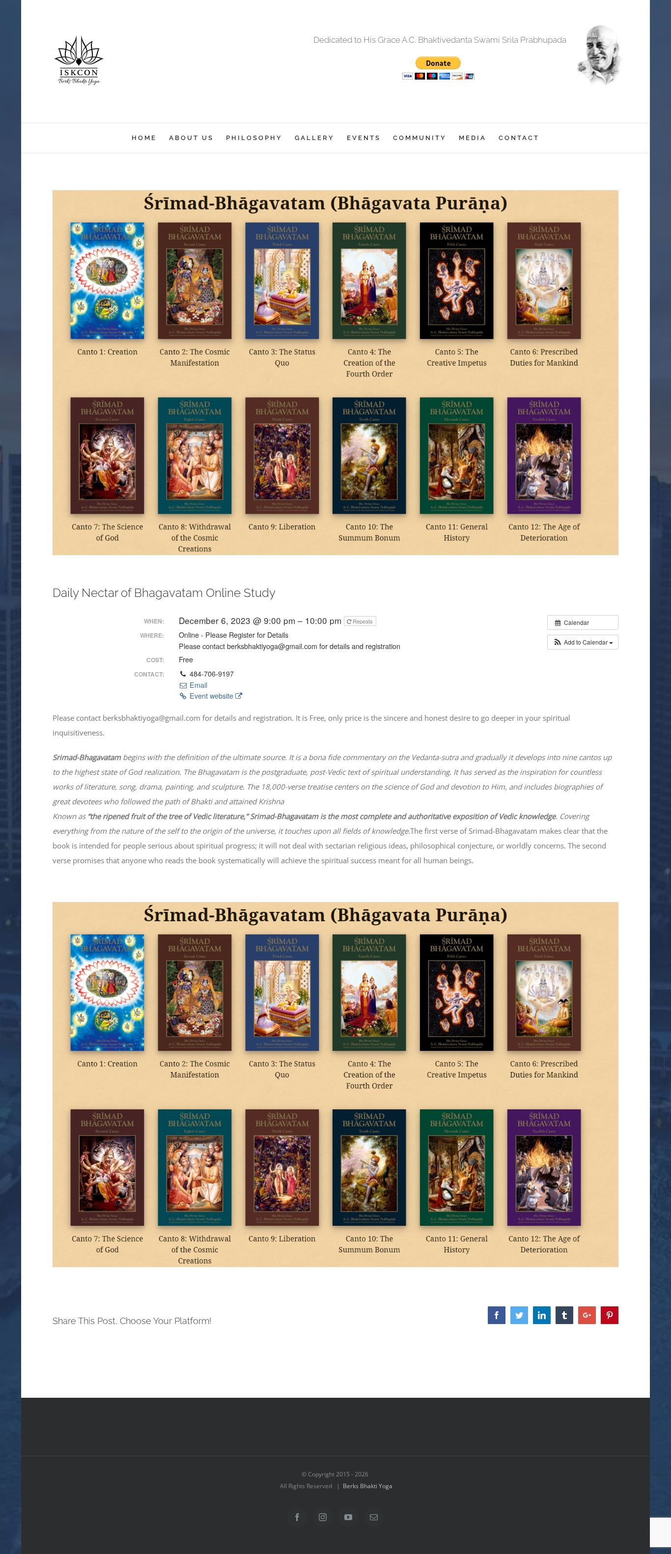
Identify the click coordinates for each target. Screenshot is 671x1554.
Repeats (362, 621)
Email (197, 685)
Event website (211, 696)
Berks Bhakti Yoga (367, 1486)
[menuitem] (150, 138)
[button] (583, 642)
